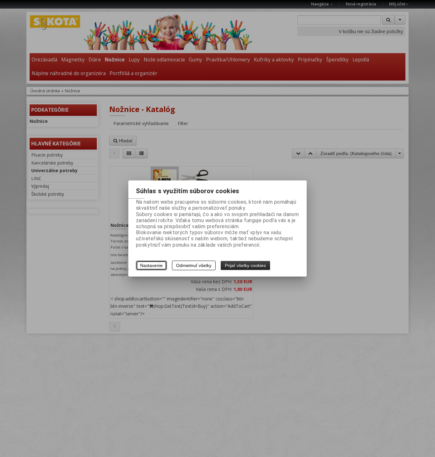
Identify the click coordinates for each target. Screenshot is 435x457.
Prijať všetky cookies (245, 265)
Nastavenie (151, 265)
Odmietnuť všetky (193, 265)
